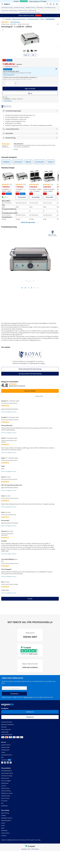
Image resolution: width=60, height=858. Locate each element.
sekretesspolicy (27, 697)
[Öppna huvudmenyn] (2, 4)
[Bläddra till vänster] (2, 15)
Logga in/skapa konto (8, 74)
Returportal (30, 717)
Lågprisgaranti (8, 100)
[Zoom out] (28, 288)
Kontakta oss (30, 712)
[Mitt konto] (53, 4)
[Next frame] (38, 288)
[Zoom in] (25, 288)
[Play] (22, 288)
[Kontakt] (50, 4)
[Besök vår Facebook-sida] (5, 763)
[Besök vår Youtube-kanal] (2, 763)
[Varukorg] (56, 4)
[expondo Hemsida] (3, 19)
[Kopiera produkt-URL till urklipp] (57, 24)
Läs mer (16, 149)
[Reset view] (31, 288)
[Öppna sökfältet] (47, 4)
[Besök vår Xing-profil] (11, 763)
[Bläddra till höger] (58, 15)
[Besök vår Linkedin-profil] (8, 763)
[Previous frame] (35, 288)
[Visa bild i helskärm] (57, 47)
